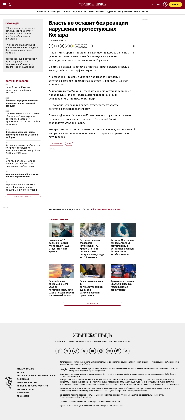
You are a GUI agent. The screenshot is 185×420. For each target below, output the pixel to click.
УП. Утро (66, 12)
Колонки (77, 12)
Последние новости (17, 81)
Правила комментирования (107, 209)
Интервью (89, 12)
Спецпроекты (125, 12)
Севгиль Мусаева (120, 395)
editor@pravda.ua (83, 397)
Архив (145, 12)
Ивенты (100, 12)
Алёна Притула (157, 395)
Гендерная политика (27, 382)
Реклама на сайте (25, 369)
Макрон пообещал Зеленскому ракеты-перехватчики (23, 175)
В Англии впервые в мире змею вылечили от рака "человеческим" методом (20, 164)
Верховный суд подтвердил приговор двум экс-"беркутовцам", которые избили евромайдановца (21, 62)
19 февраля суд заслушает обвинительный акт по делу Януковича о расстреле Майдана (21, 48)
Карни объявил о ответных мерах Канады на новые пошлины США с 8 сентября (21, 187)
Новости (41, 12)
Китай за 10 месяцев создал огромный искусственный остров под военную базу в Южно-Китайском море (122, 247)
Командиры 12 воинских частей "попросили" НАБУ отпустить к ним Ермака (59, 246)
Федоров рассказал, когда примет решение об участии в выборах (22, 135)
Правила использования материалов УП (36, 376)
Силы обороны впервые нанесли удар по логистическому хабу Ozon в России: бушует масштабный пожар (61, 288)
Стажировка (23, 393)
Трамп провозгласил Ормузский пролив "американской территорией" (122, 285)
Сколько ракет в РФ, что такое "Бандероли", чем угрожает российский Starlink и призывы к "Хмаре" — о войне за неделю (23, 119)
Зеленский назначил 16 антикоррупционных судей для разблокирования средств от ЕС (91, 288)
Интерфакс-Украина (83, 70)
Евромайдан (56, 144)
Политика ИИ (23, 379)
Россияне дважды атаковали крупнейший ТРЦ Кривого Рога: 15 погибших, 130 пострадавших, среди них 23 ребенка (92, 249)
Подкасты (111, 12)
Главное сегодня (58, 219)
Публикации (54, 12)
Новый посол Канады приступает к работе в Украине (19, 90)
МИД (69, 144)
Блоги (137, 12)
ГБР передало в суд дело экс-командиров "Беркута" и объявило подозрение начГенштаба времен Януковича (22, 33)
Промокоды (23, 396)
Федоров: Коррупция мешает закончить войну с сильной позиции (22, 103)
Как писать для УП (25, 389)
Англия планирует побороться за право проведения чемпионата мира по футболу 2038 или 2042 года (23, 149)
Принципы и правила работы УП (32, 386)
